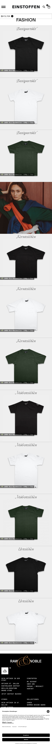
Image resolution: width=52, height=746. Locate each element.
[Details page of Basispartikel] (26, 52)
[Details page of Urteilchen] (26, 572)
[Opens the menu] (4, 6)
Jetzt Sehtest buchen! (11, 694)
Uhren (29, 702)
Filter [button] (7, 16)
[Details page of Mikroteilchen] (26, 416)
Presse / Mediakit (35, 686)
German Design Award (36, 705)
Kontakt (30, 688)
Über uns (31, 684)
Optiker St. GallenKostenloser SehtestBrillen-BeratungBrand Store (10, 687)
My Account (32, 681)
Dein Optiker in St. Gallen (10, 704)
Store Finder (7, 707)
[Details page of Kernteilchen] (26, 260)
